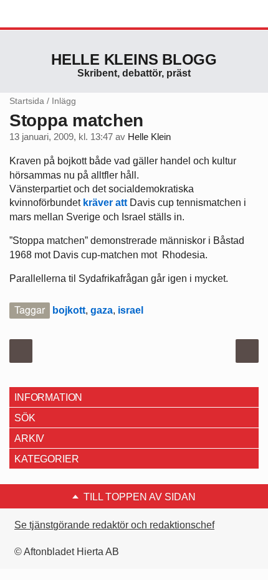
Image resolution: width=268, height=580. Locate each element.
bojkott (68, 310)
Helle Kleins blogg (134, 59)
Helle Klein (149, 137)
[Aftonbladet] (56, 14)
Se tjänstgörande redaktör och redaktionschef (114, 525)
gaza (101, 310)
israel (130, 310)
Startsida (26, 101)
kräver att (106, 202)
